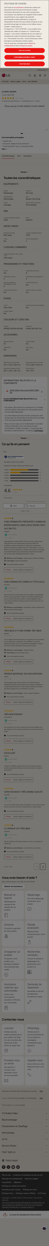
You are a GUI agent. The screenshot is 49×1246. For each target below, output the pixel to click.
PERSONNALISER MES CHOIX (24, 57)
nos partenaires (19, 7)
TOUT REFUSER (24, 64)
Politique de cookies (25, 46)
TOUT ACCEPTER (24, 50)
